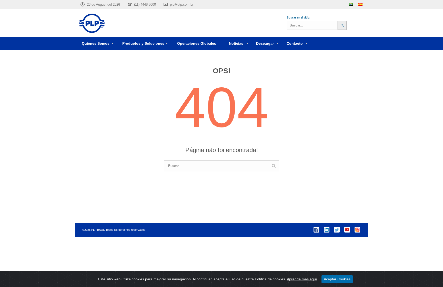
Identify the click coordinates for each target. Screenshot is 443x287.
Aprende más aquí (302, 279)
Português (351, 4)
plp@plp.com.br (181, 4)
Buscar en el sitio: (298, 17)
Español (360, 4)
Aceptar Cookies (337, 279)
